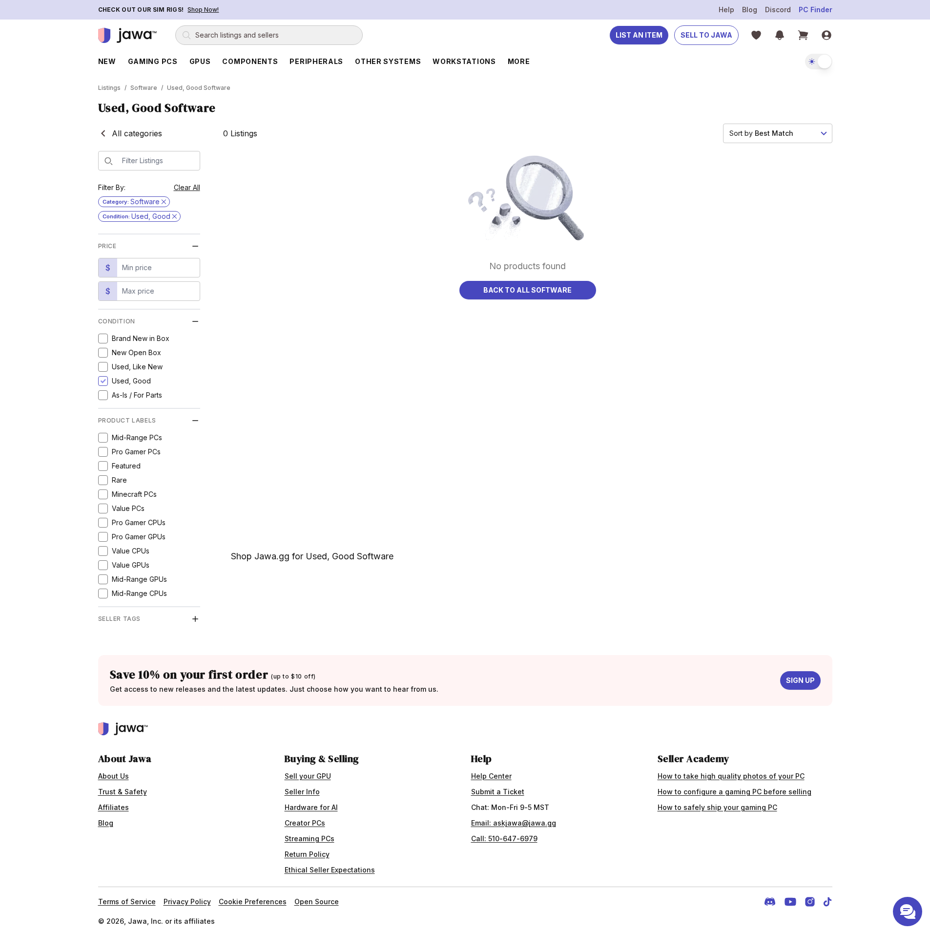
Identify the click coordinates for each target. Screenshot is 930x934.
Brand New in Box (140, 338)
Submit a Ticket (497, 791)
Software (143, 87)
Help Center (491, 776)
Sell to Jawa (706, 35)
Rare (119, 480)
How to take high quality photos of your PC (731, 776)
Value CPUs (130, 551)
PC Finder (815, 9)
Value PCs (128, 508)
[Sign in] (826, 35)
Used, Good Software (198, 87)
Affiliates (113, 807)
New (107, 61)
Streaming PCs (309, 838)
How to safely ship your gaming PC (717, 807)
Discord (778, 9)
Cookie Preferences (253, 901)
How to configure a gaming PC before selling (734, 791)
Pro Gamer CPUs (138, 522)
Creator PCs (305, 823)
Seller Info (302, 791)
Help (726, 9)
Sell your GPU (308, 776)
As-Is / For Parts (137, 395)
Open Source (316, 901)
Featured (126, 466)
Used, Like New (137, 366)
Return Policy (307, 854)
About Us (113, 776)
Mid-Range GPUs (139, 579)
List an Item (639, 35)
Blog (749, 9)
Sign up (800, 680)
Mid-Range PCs (137, 437)
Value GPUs (130, 565)
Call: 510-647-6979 (504, 838)
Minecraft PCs (134, 494)
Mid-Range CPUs (139, 593)
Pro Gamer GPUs (138, 536)
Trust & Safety (122, 791)
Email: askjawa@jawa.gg (513, 823)
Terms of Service (127, 901)
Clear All (187, 187)
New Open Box (136, 352)
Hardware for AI (311, 807)
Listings (109, 87)
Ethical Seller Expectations (330, 870)
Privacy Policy (187, 901)
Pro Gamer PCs (136, 451)
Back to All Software (527, 290)
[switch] (818, 61)
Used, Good (131, 381)
